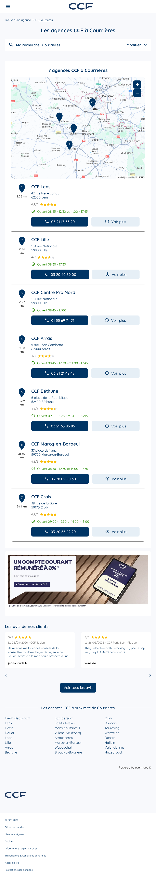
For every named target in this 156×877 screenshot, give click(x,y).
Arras (9, 747)
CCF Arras (41, 338)
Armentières (64, 738)
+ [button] (137, 84)
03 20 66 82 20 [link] (63, 531)
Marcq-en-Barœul (68, 742)
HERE (141, 177)
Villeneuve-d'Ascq (68, 733)
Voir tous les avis (78, 687)
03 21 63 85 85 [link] (63, 426)
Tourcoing (112, 728)
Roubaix (111, 723)
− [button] (137, 93)
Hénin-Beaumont (17, 718)
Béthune (11, 752)
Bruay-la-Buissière (68, 752)
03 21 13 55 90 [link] (63, 221)
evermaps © (143, 767)
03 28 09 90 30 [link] (63, 479)
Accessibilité (12, 862)
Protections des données (19, 869)
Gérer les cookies (14, 827)
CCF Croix (41, 497)
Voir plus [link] (118, 221)
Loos (8, 738)
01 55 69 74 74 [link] (62, 320)
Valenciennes (115, 747)
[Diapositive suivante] (150, 675)
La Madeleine (65, 723)
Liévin (9, 728)
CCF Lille (40, 239)
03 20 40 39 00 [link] (63, 274)
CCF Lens (41, 187)
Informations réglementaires (21, 848)
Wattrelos (112, 733)
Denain (110, 738)
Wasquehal (63, 747)
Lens (8, 723)
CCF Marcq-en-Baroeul (55, 444)
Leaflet (120, 177)
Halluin (110, 742)
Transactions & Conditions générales (25, 855)
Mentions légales (14, 834)
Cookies (9, 841)
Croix (108, 718)
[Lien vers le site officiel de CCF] (81, 6)
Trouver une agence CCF (21, 20)
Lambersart (64, 718)
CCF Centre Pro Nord (53, 292)
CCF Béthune (44, 391)
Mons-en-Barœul (67, 728)
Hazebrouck (114, 752)
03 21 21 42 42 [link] (63, 373)
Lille (8, 742)
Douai (9, 733)
